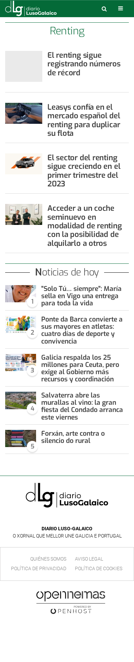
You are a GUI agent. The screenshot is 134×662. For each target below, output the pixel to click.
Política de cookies (98, 568)
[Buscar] (104, 8)
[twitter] (72, 518)
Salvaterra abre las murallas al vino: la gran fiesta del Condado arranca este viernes (82, 406)
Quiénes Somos (48, 559)
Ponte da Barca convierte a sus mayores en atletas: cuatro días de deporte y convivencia (82, 330)
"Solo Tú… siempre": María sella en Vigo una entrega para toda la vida (81, 295)
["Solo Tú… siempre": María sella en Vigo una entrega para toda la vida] (20, 294)
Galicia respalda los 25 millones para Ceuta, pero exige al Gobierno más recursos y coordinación (80, 368)
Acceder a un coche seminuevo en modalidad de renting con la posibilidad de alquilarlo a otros (84, 225)
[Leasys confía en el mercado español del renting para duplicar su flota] (23, 113)
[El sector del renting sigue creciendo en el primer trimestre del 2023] (23, 163)
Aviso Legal (89, 559)
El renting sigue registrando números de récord (84, 64)
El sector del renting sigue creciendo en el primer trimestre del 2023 (83, 171)
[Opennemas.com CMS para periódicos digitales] (70, 602)
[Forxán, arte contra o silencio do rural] (20, 438)
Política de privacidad (38, 568)
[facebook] (62, 518)
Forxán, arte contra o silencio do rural (73, 437)
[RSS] (83, 518)
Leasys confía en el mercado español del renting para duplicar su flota (83, 120)
